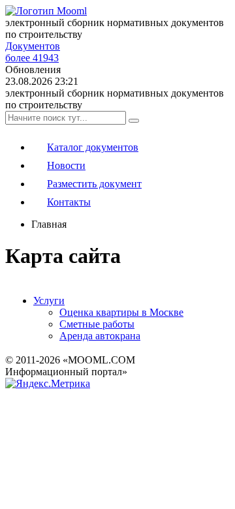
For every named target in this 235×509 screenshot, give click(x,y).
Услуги (49, 300)
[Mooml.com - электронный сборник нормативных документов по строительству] (46, 10)
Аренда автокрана (99, 335)
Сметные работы (96, 324)
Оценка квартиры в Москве (121, 312)
